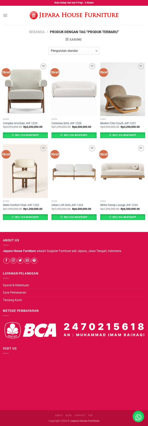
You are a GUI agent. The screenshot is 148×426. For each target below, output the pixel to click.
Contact (80, 415)
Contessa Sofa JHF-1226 (66, 123)
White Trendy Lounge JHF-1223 (119, 205)
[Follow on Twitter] (20, 261)
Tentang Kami (12, 300)
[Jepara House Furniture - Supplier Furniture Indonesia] (74, 15)
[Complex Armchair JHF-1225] (25, 89)
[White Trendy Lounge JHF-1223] (122, 171)
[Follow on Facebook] (6, 261)
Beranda (37, 32)
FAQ (90, 415)
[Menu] (5, 15)
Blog (69, 415)
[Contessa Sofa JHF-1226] (73, 89)
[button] (138, 416)
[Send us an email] (27, 261)
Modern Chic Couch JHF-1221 (118, 123)
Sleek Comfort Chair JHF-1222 (21, 205)
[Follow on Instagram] (13, 261)
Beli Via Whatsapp (27, 135)
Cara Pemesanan (14, 292)
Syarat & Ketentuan (16, 285)
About (59, 415)
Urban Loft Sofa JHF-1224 (67, 205)
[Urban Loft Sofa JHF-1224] (73, 171)
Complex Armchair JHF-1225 (20, 123)
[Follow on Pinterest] (34, 261)
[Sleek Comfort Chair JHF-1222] (25, 171)
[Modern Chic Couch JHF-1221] (122, 89)
